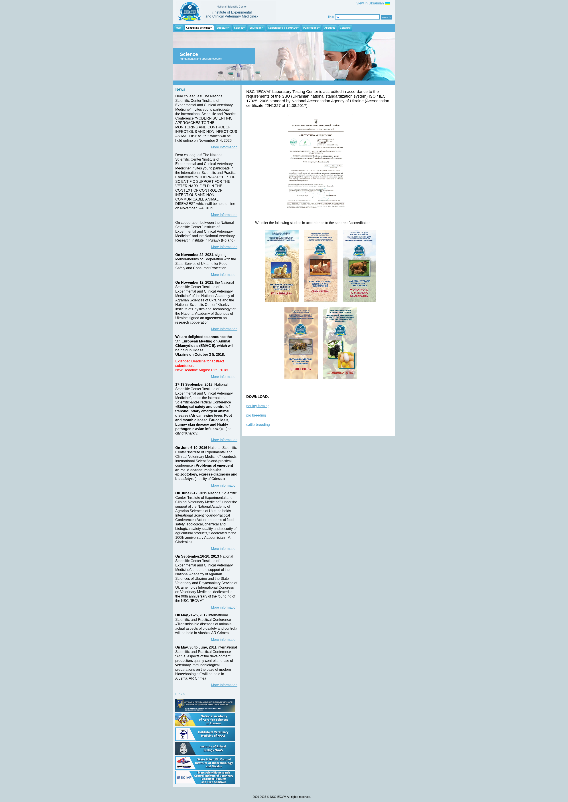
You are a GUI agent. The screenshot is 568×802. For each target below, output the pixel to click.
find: (331, 16)
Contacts (345, 27)
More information (224, 147)
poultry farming (258, 406)
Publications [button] (310, 27)
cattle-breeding (258, 425)
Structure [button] (222, 27)
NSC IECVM (226, 12)
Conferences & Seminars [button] (282, 27)
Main (178, 27)
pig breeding (256, 415)
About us (329, 27)
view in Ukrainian (370, 3)
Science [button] (238, 27)
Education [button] (256, 27)
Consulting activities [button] (198, 27)
